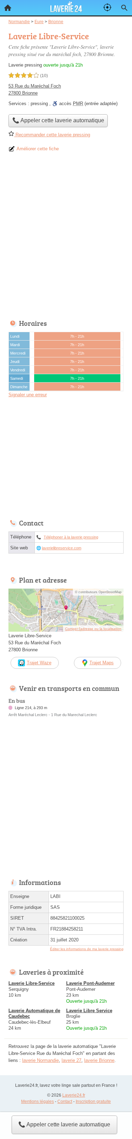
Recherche (124, 7)
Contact (64, 1101)
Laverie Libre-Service (31, 983)
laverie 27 (71, 1060)
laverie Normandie (40, 1060)
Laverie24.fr (73, 1095)
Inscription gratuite (93, 1101)
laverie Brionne (99, 1060)
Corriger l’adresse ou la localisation (93, 629)
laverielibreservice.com (61, 548)
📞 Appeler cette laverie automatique (64, 1124)
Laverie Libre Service (89, 1010)
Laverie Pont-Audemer (90, 983)
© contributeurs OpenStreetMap (98, 592)
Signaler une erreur (27, 394)
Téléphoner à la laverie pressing (71, 537)
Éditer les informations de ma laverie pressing (87, 949)
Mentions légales (37, 1101)
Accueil (7, 7)
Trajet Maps (101, 662)
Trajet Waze (39, 662)
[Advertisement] (66, 238)
